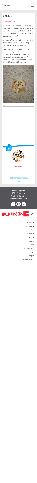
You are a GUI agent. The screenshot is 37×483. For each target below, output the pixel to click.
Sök (32, 252)
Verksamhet (30, 226)
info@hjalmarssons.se (18, 198)
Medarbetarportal (28, 259)
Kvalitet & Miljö (29, 248)
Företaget (30, 223)
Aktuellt (31, 237)
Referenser (30, 234)
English (31, 256)
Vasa (32, 230)
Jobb (32, 245)
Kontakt (31, 241)
